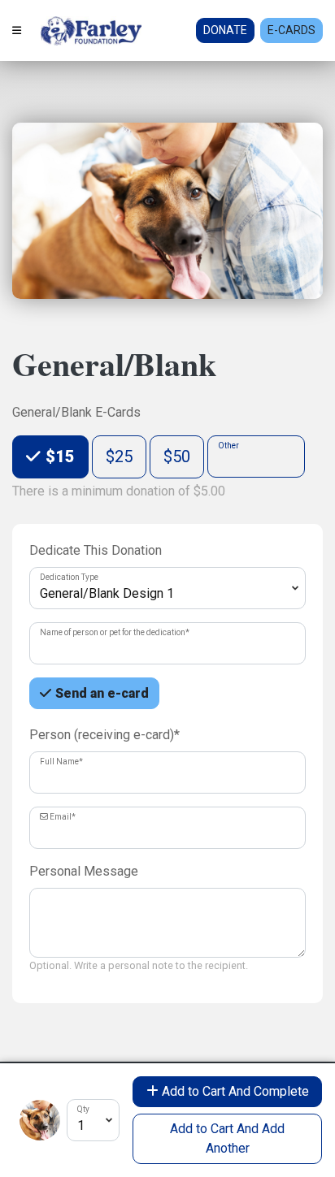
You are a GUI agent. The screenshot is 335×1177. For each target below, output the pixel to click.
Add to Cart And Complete (234, 1091)
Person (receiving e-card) (104, 734)
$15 (58, 456)
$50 (176, 456)
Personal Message (83, 871)
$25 (119, 456)
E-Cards (291, 30)
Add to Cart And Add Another (227, 1138)
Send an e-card (102, 693)
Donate (225, 30)
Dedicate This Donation (95, 550)
